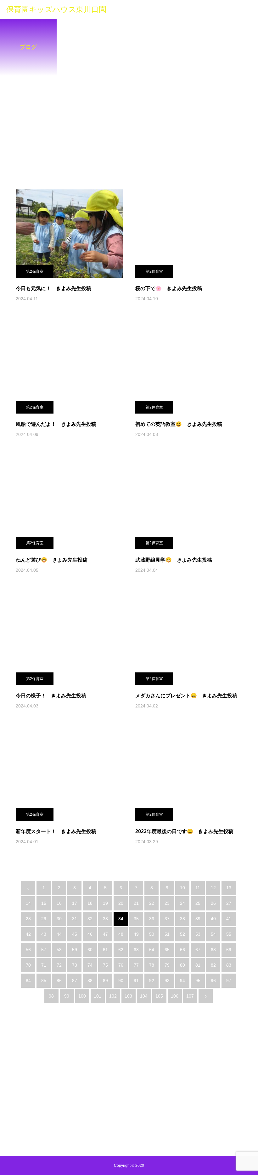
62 (120, 949)
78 (151, 965)
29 (43, 918)
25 (197, 903)
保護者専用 (190, 1090)
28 (28, 918)
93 (167, 980)
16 (59, 903)
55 (228, 934)
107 (190, 996)
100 (82, 996)
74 (90, 965)
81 (197, 965)
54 (213, 934)
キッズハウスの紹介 (68, 1090)
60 (90, 949)
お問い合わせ (134, 1094)
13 (228, 887)
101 (97, 996)
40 (213, 918)
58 (59, 949)
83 (228, 965)
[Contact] (146, 1112)
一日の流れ (132, 1090)
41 (228, 918)
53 (197, 934)
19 (105, 903)
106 (174, 996)
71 (43, 965)
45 (74, 934)
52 (182, 934)
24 (182, 903)
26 (213, 903)
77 (136, 965)
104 (144, 996)
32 (90, 918)
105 (159, 996)
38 (182, 918)
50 (151, 934)
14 (28, 903)
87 (74, 980)
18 (90, 903)
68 (213, 949)
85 (43, 980)
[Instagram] (112, 1112)
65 (167, 949)
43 (43, 934)
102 (113, 996)
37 (167, 918)
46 (90, 934)
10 (182, 887)
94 (182, 980)
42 (28, 934)
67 (197, 949)
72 (59, 965)
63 (136, 949)
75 (105, 965)
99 (66, 996)
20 (120, 903)
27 (228, 903)
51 (167, 934)
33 (105, 918)
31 (74, 918)
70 (28, 965)
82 (213, 965)
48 (120, 934)
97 (228, 980)
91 (136, 980)
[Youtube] (129, 1112)
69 (228, 949)
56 (28, 949)
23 (167, 903)
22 (151, 903)
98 (51, 996)
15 (43, 903)
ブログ (104, 1090)
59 (74, 949)
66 (182, 949)
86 (59, 980)
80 (182, 965)
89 (105, 980)
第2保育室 (34, 271)
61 (105, 949)
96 (213, 980)
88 (90, 980)
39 (197, 918)
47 (105, 934)
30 (59, 918)
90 (120, 980)
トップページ (26, 1090)
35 (136, 918)
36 (151, 918)
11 (197, 887)
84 (28, 980)
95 (197, 980)
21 (136, 903)
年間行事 (161, 1090)
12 (213, 887)
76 (120, 965)
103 (128, 996)
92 (151, 980)
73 (74, 965)
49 (136, 934)
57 (43, 949)
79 (167, 965)
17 (74, 903)
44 (59, 934)
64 (151, 949)
